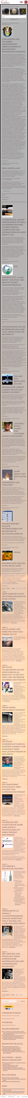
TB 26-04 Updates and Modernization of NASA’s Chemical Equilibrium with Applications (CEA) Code (14, 1092)
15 (24, 588)
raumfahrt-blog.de (12, 1044)
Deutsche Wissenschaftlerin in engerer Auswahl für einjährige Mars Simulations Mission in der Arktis (14, 748)
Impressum (3, 1096)
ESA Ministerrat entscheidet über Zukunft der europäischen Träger (13, 788)
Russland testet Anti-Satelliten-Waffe (11, 1049)
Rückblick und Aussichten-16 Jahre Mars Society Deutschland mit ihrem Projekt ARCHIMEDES (12, 828)
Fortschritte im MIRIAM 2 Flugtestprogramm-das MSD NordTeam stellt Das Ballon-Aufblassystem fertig (13, 917)
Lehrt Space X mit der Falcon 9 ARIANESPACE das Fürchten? (14, 478)
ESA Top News (9, 1075)
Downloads (24, 1096)
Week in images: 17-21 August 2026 (11, 1077)
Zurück (13, 588)
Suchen (23, 1001)
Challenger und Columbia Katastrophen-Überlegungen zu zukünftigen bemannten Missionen (13, 45)
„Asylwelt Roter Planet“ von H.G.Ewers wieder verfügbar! (13, 429)
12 (21, 994)
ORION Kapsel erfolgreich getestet (13, 708)
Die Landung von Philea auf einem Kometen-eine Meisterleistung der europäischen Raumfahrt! (13, 960)
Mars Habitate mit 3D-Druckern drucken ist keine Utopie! (14, 596)
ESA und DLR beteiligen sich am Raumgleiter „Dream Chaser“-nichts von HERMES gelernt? (13, 384)
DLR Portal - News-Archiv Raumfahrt (12, 1058)
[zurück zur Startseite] (5, 2)
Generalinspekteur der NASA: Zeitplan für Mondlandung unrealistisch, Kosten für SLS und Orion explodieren (14, 1051)
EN (21, 2)
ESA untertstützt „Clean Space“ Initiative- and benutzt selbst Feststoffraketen (13, 275)
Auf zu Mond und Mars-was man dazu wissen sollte (12, 631)
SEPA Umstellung (11, 168)
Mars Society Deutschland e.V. (8, 6)
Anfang (8, 588)
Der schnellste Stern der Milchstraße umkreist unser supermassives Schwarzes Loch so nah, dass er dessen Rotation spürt (14, 1033)
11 (19, 994)
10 (16, 994)
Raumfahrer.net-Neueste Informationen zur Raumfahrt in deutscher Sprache (12, 529)
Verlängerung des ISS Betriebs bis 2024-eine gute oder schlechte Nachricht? (13, 330)
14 (22, 588)
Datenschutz (11, 1096)
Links (18, 1096)
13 (19, 588)
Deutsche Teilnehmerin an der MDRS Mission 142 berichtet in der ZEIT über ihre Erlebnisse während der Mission (13, 673)
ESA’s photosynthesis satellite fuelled (11, 1081)
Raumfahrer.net (10, 1029)
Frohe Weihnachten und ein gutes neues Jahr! (13, 559)
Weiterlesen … (5, 160)
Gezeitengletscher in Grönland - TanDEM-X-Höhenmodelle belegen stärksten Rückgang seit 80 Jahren (14, 1069)
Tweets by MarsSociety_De (8, 1018)
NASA (4, 1086)
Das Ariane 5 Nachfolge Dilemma (12, 867)
